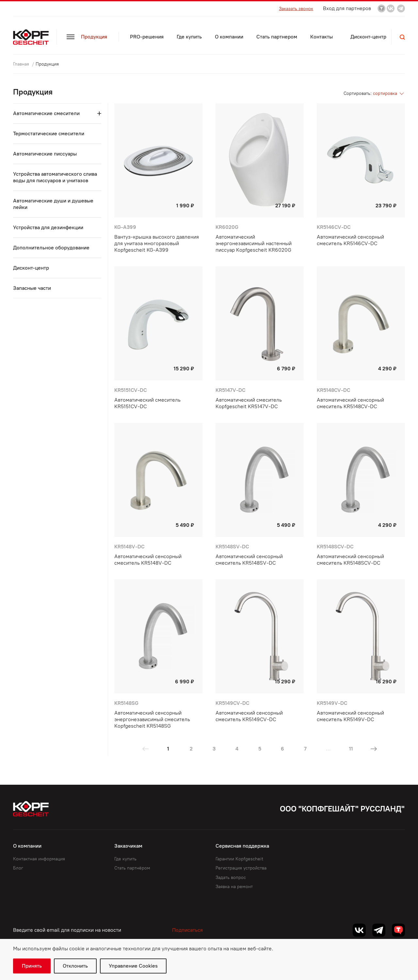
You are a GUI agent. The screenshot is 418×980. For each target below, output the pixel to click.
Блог (18, 868)
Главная (21, 64)
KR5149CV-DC (232, 703)
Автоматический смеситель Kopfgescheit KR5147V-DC (249, 403)
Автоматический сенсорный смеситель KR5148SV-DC (249, 559)
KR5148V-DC (129, 546)
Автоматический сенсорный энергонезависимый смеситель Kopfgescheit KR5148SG (152, 719)
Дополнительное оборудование (51, 248)
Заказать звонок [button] (296, 8)
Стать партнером (276, 37)
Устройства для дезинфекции (48, 227)
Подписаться (187, 930)
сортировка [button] (385, 93)
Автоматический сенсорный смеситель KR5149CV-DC (249, 716)
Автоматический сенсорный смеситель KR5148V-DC (148, 559)
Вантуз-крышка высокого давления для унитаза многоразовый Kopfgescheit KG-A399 (156, 243)
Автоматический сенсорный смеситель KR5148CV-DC (350, 403)
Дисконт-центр (368, 37)
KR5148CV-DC (333, 390)
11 (351, 749)
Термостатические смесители (48, 133)
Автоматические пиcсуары (45, 154)
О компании (229, 37)
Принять (32, 966)
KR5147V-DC (231, 390)
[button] (402, 37)
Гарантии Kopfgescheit (239, 859)
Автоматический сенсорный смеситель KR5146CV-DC (350, 240)
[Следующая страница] (373, 748)
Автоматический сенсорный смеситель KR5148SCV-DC (350, 559)
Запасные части (32, 288)
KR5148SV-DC (232, 546)
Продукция (94, 37)
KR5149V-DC (332, 703)
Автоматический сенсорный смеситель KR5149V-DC (350, 716)
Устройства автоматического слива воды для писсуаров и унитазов (55, 177)
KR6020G (227, 227)
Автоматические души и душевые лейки (53, 204)
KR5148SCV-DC (335, 546)
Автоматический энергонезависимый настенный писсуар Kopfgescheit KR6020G (254, 243)
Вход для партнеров (347, 8)
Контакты (321, 37)
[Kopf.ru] (32, 37)
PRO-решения (147, 37)
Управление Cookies (133, 966)
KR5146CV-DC (334, 227)
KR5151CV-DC (130, 390)
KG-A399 (125, 227)
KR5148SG (126, 703)
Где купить (189, 37)
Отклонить (75, 966)
